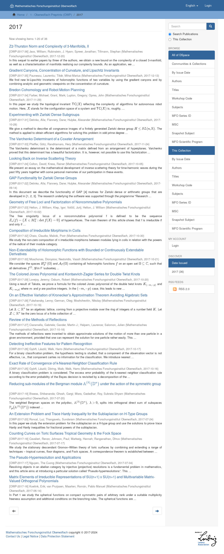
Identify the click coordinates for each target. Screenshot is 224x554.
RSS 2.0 (184, 289)
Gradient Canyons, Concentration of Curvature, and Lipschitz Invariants (64, 70)
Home (20, 14)
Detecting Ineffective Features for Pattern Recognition (50, 343)
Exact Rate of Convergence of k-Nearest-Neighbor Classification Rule (63, 363)
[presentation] (77, 104)
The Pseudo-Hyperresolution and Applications (45, 457)
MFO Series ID (181, 115)
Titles (175, 90)
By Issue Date (181, 72)
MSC (175, 124)
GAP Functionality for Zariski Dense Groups (43, 177)
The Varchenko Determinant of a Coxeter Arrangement (51, 138)
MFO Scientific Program (187, 142)
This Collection (182, 39)
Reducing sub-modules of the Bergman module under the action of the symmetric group (85, 383)
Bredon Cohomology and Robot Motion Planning (47, 89)
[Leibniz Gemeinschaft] (205, 539)
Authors (177, 81)
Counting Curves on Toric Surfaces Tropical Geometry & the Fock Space (65, 433)
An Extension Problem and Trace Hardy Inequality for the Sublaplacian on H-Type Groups (78, 413)
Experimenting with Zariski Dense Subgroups (44, 114)
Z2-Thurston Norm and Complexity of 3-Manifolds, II (49, 46)
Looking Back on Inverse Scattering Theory (42, 158)
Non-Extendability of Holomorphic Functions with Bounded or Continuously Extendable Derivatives (76, 251)
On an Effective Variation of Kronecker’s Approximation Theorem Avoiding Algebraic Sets (78, 294)
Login (175, 245)
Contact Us (13, 536)
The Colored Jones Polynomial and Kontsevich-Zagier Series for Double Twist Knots (74, 273)
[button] (191, 5)
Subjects (177, 107)
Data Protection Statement (57, 536)
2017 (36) (178, 271)
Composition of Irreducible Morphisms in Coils (44, 230)
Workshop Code (182, 98)
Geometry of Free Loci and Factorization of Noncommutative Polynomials (65, 201)
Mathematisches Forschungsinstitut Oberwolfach (37, 532)
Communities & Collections (189, 64)
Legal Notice (30, 536)
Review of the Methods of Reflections (38, 319)
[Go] (210, 26)
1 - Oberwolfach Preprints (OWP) (51, 14)
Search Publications (185, 34)
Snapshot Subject (183, 133)
